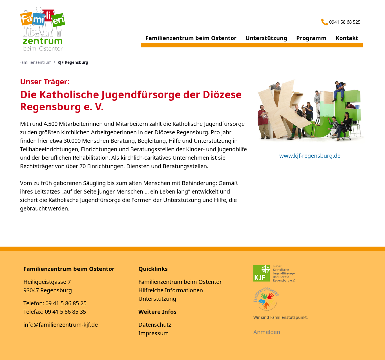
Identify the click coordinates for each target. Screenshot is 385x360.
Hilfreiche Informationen (170, 290)
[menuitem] (191, 40)
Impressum (153, 333)
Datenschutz (154, 324)
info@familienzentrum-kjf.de (60, 324)
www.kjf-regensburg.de (309, 155)
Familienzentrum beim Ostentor (180, 282)
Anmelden (266, 332)
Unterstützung (157, 298)
